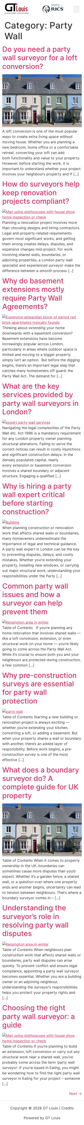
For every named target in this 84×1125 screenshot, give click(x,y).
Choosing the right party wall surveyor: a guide (38, 1016)
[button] (76, 9)
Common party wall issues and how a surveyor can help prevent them (35, 599)
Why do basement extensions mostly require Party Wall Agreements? (33, 293)
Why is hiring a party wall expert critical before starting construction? (36, 499)
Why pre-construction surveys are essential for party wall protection (39, 688)
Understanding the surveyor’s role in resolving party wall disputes (35, 920)
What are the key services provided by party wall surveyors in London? (40, 399)
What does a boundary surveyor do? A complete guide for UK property (40, 783)
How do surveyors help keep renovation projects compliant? (41, 192)
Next (75, 1093)
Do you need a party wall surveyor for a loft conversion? (39, 58)
